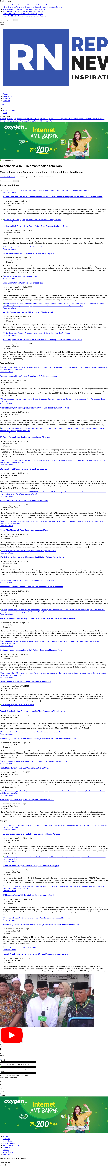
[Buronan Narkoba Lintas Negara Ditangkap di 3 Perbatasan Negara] (54, 370)
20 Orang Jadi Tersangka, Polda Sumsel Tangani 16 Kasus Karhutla (31, 834)
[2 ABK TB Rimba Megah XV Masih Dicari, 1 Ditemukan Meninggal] (55, 859)
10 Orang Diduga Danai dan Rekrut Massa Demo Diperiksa (24, 9)
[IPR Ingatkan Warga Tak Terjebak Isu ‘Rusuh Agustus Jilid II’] (55, 888)
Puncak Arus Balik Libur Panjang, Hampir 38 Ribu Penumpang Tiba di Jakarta (32, 711)
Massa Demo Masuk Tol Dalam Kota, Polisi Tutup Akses (23, 14)
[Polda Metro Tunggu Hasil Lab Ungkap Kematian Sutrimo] (33, 761)
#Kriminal (3, 121)
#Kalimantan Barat (82, 119)
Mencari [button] (16, 180)
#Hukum (92, 119)
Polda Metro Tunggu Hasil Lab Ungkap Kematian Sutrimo (24, 768)
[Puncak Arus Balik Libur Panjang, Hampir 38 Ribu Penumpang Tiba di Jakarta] (17, 705)
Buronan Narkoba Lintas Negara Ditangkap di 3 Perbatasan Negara (27, 5)
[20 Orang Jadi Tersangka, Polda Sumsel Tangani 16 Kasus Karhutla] (55, 827)
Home (5, 108)
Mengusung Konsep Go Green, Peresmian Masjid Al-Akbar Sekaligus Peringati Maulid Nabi (38, 738)
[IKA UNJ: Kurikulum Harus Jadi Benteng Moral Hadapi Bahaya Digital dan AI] (28, 551)
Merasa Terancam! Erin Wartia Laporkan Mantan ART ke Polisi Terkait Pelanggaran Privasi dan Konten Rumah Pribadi (52, 196)
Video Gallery (8, 1152)
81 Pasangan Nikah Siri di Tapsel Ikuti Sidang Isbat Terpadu (28, 253)
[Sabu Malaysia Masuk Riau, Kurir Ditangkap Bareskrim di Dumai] (54, 793)
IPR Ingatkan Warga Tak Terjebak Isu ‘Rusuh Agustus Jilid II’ (28, 895)
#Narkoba (23, 121)
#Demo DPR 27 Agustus (58, 119)
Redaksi (6, 94)
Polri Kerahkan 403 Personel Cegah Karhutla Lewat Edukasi (25, 681)
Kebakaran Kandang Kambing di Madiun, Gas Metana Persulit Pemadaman (31, 586)
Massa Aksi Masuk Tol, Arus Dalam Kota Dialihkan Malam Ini (25, 16)
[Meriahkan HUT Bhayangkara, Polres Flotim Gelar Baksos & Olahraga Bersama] (32, 220)
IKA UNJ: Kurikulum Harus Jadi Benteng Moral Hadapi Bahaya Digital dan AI (32, 557)
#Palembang (100, 119)
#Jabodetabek (22, 119)
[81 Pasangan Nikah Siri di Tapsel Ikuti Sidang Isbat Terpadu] (25, 247)
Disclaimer (6, 101)
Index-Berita (7, 1141)
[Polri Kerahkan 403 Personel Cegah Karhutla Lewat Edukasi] (54, 675)
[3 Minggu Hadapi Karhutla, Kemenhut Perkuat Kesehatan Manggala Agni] (54, 644)
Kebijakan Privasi (9, 1143)
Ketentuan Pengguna (11, 1145)
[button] (16, 20)
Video (5, 113)
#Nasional (71, 119)
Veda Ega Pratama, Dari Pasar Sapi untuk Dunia (23, 283)
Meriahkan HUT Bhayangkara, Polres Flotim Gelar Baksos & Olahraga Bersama (36, 226)
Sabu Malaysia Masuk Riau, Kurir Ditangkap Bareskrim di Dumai (27, 799)
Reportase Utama (9, 110)
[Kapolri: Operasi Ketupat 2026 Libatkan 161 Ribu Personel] (55, 306)
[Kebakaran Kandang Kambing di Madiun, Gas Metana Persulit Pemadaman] (27, 580)
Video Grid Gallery (9, 1154)
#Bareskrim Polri (13, 121)
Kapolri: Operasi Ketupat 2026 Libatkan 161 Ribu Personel (28, 312)
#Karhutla (44, 119)
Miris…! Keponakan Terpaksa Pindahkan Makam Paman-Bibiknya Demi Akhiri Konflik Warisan (42, 339)
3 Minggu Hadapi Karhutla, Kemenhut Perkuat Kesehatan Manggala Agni (31, 650)
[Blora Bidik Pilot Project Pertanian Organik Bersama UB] (54, 462)
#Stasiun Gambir (33, 121)
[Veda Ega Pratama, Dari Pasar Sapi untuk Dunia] (20, 276)
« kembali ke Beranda (7, 177)
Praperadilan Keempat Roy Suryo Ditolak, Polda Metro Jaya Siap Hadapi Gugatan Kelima (37, 618)
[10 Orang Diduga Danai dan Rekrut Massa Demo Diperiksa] (54, 431)
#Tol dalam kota (46, 121)
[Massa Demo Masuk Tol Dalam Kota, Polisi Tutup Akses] (54, 494)
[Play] (11, 1035)
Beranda (6, 1136)
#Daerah (3, 119)
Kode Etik (6, 98)
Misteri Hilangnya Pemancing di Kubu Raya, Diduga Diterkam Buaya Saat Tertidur (32, 7)
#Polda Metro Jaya (34, 119)
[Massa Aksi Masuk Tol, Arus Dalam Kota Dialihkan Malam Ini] (54, 523)
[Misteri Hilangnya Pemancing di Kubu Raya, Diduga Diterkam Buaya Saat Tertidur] (54, 401)
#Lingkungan (11, 119)
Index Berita (7, 96)
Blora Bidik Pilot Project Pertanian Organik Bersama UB (23, 11)
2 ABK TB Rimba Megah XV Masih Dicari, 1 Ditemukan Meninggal (31, 865)
